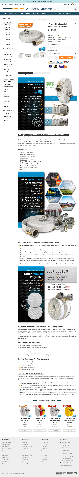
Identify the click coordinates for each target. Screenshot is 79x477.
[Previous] (74, 23)
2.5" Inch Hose (7, 34)
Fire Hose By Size (13, 13)
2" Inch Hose (7, 32)
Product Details (25, 73)
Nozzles (44, 13)
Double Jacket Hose (8, 57)
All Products (52, 13)
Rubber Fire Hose (8, 64)
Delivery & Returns (42, 73)
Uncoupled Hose (8, 71)
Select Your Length (53, 44)
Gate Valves (6, 96)
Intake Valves (7, 99)
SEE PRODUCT (25, 430)
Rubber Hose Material (7, 119)
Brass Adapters (7, 81)
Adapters (36, 13)
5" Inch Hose (7, 42)
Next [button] (45, 55)
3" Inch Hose (7, 37)
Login (11, 4)
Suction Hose (7, 69)
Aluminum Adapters (9, 79)
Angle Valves (7, 101)
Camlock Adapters (8, 86)
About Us (61, 13)
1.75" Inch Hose (7, 29)
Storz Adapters (7, 84)
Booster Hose (7, 52)
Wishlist (5, 4)
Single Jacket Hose (8, 66)
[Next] (76, 23)
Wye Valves (6, 94)
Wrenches (6, 106)
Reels (5, 91)
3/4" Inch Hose (7, 22)
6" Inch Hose (7, 44)
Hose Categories (25, 13)
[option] (20, 55)
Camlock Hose (7, 54)
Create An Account (19, 4)
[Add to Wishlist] (75, 57)
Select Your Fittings (53, 50)
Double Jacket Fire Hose (27, 446)
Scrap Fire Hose (7, 116)
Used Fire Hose (7, 114)
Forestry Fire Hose (8, 61)
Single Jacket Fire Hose (28, 19)
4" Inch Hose (7, 39)
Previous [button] (18, 55)
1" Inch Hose (7, 24)
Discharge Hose (7, 59)
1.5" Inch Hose (7, 27)
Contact (68, 13)
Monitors (6, 104)
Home (4, 13)
